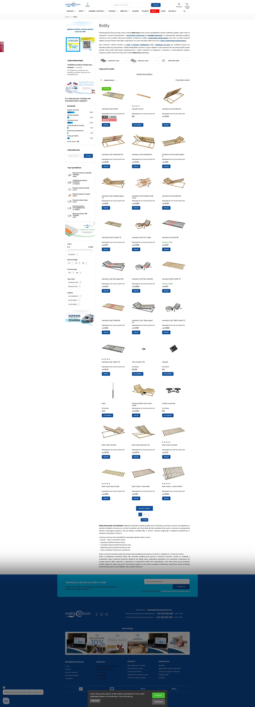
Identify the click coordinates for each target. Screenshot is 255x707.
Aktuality (162, 665)
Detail (106, 125)
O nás (67, 666)
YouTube (106, 614)
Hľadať (156, 5)
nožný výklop (73, 304)
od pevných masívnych (135, 35)
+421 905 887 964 (164, 617)
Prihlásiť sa (181, 587)
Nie (78, 273)
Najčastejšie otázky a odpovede (170, 668)
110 (70, 263)
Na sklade (72, 254)
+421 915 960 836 (164, 613)
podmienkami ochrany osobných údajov (175, 591)
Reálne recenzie (73, 110)
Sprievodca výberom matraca (169, 672)
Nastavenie (95, 701)
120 (77, 263)
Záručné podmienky (134, 672)
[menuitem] (71, 11)
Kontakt (68, 669)
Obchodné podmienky (135, 668)
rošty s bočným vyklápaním (138, 45)
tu (132, 696)
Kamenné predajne (72, 675)
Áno (71, 273)
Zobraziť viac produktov (144, 74)
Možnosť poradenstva (75, 131)
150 (84, 263)
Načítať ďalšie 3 (144, 508)
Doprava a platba (71, 672)
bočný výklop (73, 300)
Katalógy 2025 (163, 675)
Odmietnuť (158, 702)
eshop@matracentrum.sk (159, 609)
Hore (145, 520)
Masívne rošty (74, 286)
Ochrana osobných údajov (137, 678)
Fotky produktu (72, 136)
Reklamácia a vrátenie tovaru (138, 675)
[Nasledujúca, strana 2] (144, 514)
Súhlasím (158, 695)
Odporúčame (109, 80)
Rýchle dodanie (73, 115)
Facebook (96, 614)
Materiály (162, 678)
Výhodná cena (72, 120)
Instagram (101, 614)
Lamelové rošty (74, 282)
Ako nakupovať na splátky (136, 665)
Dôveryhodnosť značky (75, 125)
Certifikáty (69, 679)
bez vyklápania (74, 296)
